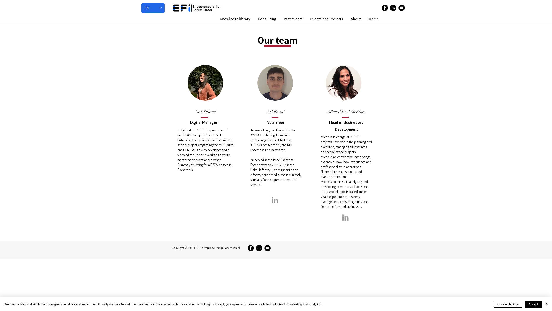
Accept (533, 304)
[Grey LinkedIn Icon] (274, 200)
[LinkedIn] (393, 8)
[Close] (546, 304)
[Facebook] (385, 8)
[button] (355, 19)
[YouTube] (401, 8)
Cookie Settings (508, 304)
